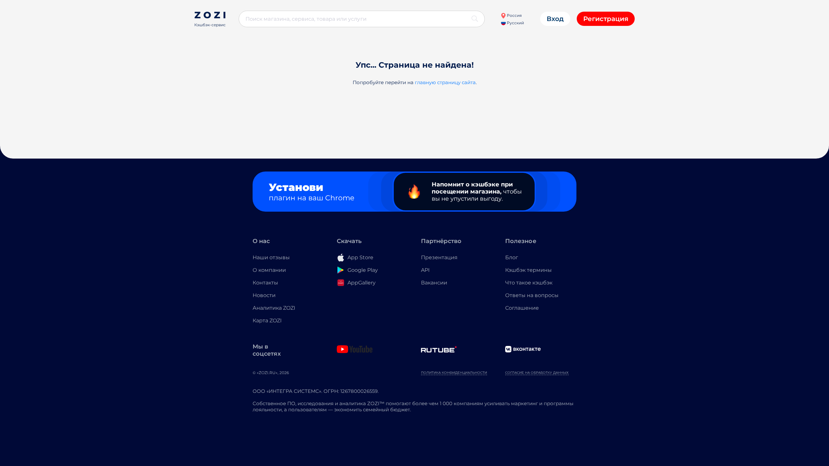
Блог (511, 257)
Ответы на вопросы (532, 295)
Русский (515, 22)
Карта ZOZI (267, 320)
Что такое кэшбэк (528, 283)
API (425, 270)
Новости (264, 295)
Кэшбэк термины (528, 270)
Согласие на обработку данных (537, 373)
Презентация (439, 257)
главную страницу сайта (445, 82)
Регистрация (605, 19)
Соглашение (522, 308)
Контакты (265, 283)
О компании (269, 270)
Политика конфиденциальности (454, 373)
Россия (514, 15)
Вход (555, 19)
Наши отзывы (271, 257)
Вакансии (434, 283)
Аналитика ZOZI (274, 308)
